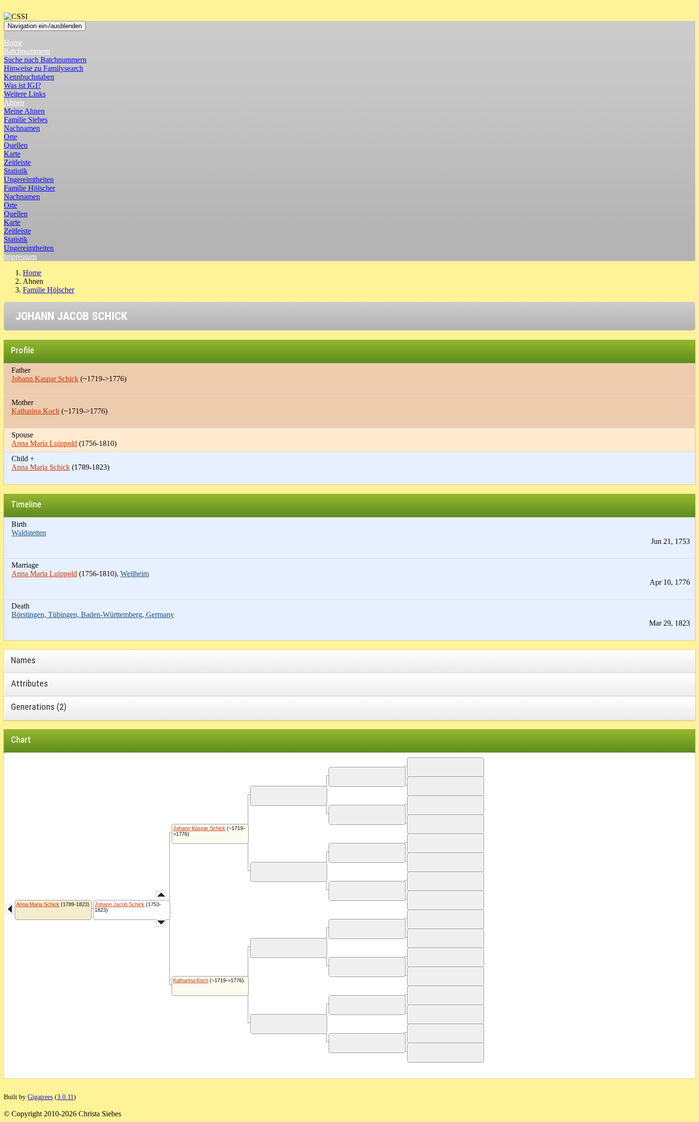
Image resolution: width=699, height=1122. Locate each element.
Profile (22, 350)
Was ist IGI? (22, 85)
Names (23, 660)
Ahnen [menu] (14, 102)
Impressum (20, 256)
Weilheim (134, 574)
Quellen (16, 145)
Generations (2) (39, 706)
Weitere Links (25, 94)
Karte (12, 154)
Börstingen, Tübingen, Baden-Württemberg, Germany (92, 614)
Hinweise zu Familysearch (43, 68)
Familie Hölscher (29, 188)
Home (13, 43)
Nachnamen (22, 128)
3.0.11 (65, 1097)
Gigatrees (40, 1097)
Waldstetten (28, 533)
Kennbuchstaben (29, 77)
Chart (21, 739)
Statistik (16, 171)
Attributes (29, 683)
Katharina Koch (35, 411)
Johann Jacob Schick (120, 904)
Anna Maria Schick (40, 467)
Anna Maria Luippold (44, 443)
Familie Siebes (26, 120)
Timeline (26, 504)
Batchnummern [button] (27, 51)
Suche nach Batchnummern (45, 60)
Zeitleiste (17, 162)
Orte (10, 137)
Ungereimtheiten (29, 179)
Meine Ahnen (24, 111)
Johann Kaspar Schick (44, 379)
